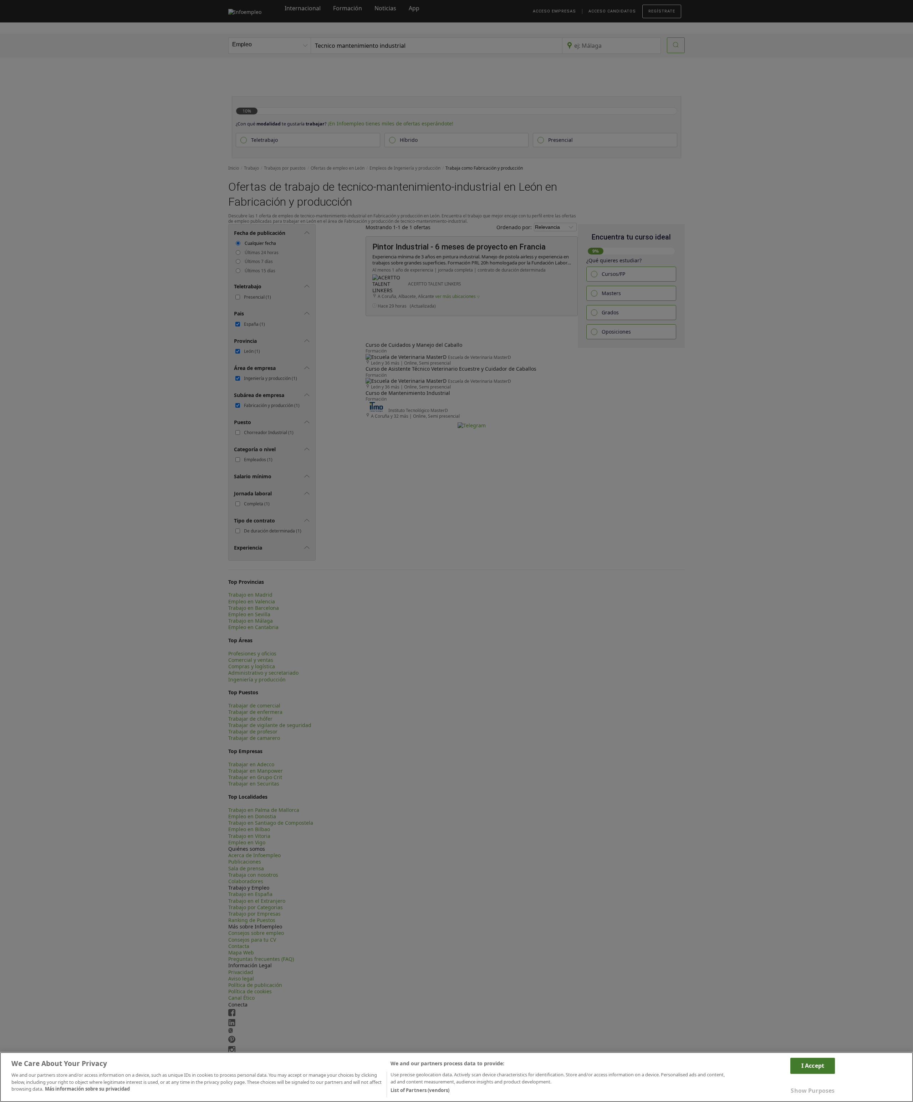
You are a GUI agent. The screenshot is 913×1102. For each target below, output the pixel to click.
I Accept (812, 1066)
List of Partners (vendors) (420, 1090)
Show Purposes (813, 1091)
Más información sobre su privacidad (87, 1089)
